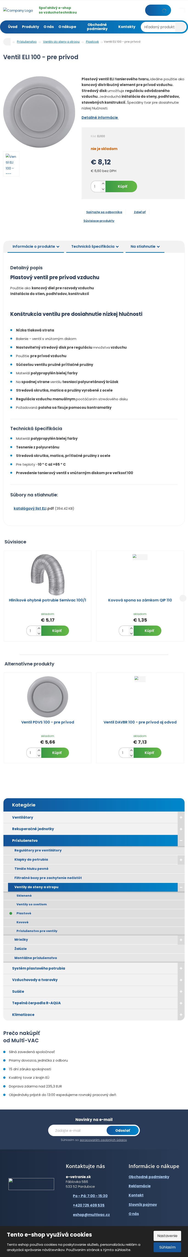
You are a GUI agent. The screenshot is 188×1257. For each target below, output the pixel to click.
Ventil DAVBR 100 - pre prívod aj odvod (140, 722)
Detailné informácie (100, 117)
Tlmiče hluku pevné (31, 868)
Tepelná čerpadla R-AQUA (36, 1003)
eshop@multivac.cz (91, 1214)
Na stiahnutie (143, 246)
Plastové (24, 913)
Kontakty (126, 26)
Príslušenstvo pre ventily (37, 931)
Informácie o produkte (34, 246)
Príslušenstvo (25, 840)
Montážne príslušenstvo (35, 958)
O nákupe (67, 26)
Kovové (22, 922)
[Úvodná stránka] (18, 10)
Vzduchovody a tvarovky (35, 979)
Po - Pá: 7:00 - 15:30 (90, 1195)
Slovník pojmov (143, 1204)
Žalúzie (20, 948)
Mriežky (21, 939)
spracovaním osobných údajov (103, 1140)
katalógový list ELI (30, 508)
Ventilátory (22, 817)
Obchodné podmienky (97, 26)
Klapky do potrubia (31, 859)
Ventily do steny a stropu (36, 887)
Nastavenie (167, 1235)
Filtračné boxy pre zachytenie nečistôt (48, 878)
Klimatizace (23, 1014)
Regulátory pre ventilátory (38, 850)
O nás (49, 26)
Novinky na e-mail (94, 1119)
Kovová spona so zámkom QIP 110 (140, 600)
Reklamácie (140, 1186)
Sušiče (18, 991)
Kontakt (136, 1195)
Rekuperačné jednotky (33, 828)
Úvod (12, 26)
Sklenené (24, 895)
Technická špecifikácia (92, 246)
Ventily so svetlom (32, 904)
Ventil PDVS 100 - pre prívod (47, 722)
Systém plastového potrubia (38, 968)
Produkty (30, 26)
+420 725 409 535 (89, 1205)
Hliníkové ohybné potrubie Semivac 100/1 (47, 600)
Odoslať (122, 1130)
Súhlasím (167, 1247)
